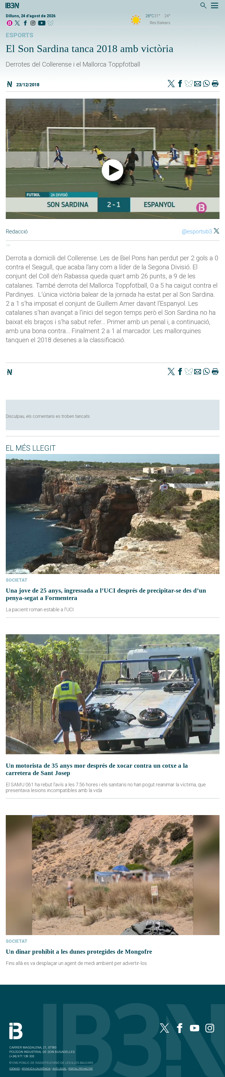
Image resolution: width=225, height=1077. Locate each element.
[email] (197, 84)
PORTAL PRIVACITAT (80, 1068)
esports (19, 35)
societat (16, 580)
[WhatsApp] (206, 84)
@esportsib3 (197, 231)
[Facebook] (25, 23)
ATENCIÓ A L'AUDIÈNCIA (36, 1068)
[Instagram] (33, 23)
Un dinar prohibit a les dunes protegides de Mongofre (79, 951)
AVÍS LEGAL (59, 1068)
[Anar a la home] (9, 23)
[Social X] (17, 23)
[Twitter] (171, 84)
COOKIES (14, 1068)
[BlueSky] (51, 23)
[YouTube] (41, 23)
